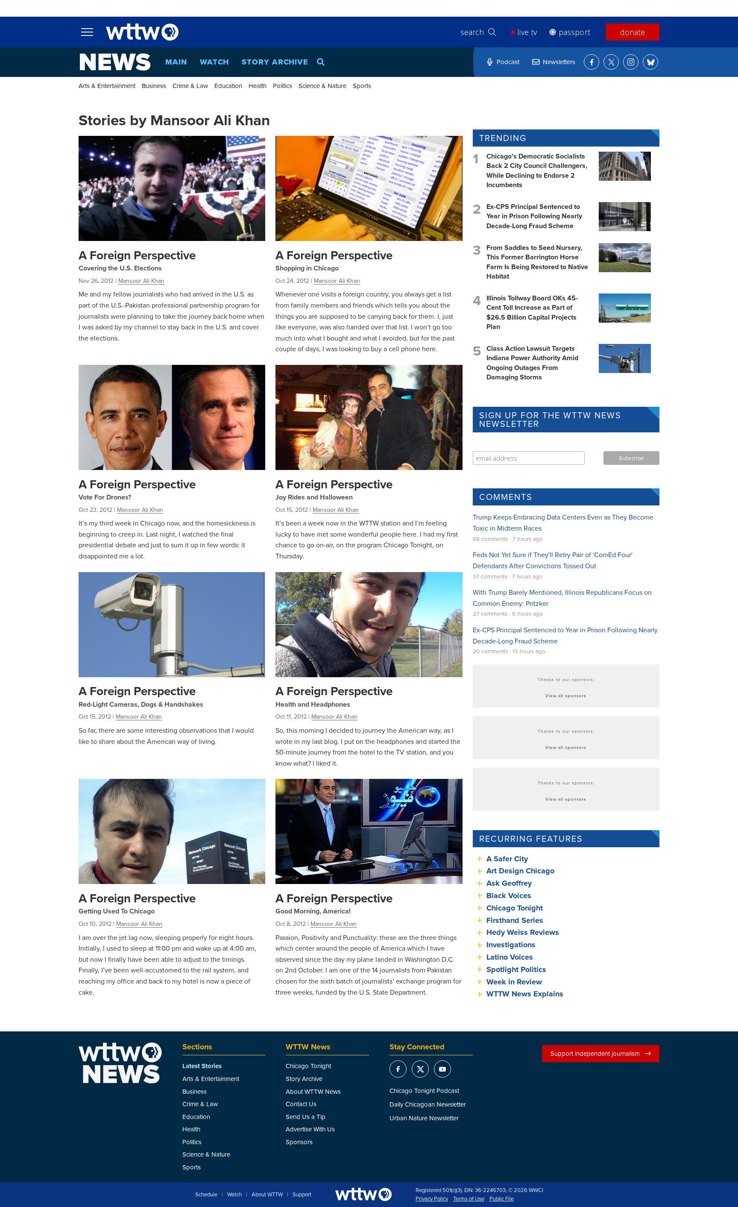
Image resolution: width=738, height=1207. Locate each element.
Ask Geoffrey (509, 883)
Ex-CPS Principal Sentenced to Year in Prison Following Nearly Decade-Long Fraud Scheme (534, 216)
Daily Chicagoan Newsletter (428, 1104)
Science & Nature (322, 85)
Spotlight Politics (516, 969)
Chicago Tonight (514, 907)
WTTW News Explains (525, 993)
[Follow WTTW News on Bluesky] (650, 62)
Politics (282, 85)
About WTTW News (313, 1091)
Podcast (508, 61)
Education (228, 85)
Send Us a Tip (305, 1116)
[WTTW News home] (115, 61)
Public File (501, 1198)
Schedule (206, 1194)
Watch (214, 62)
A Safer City (507, 858)
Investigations (511, 944)
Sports (362, 85)
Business (154, 85)
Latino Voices (509, 957)
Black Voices (508, 895)
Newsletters (559, 61)
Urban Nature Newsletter (424, 1117)
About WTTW (267, 1194)
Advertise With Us (310, 1129)
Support (302, 1194)
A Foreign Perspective (137, 255)
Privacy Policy (432, 1198)
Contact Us (301, 1103)
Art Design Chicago (520, 870)
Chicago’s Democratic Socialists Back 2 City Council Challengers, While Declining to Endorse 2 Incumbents (536, 170)
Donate (632, 32)
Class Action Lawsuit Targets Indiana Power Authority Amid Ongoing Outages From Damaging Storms (532, 363)
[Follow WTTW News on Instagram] (630, 62)
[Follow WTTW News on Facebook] (591, 62)
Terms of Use (468, 1198)
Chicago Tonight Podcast (424, 1090)
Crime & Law (190, 85)
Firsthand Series (514, 920)
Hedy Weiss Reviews (522, 932)
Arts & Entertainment (107, 85)
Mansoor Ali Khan (141, 280)
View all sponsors (565, 696)
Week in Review (514, 981)
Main (176, 62)
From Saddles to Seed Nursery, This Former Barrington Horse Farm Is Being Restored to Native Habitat (537, 262)
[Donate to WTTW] (363, 1194)
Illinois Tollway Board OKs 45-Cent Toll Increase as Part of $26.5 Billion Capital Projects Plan (532, 312)
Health (257, 85)
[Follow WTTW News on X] (611, 62)
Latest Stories (202, 1066)
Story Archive (275, 62)
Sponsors (299, 1141)
